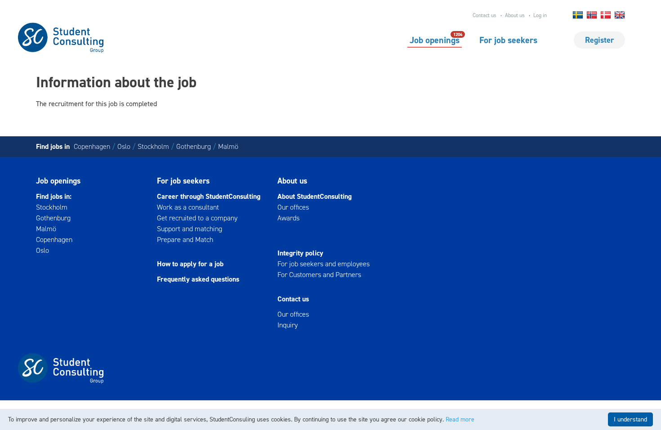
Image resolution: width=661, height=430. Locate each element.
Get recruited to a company (197, 218)
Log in (540, 15)
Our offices (293, 207)
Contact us (484, 15)
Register (599, 40)
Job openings (435, 39)
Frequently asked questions (198, 279)
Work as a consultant (188, 207)
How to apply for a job (190, 264)
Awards (288, 218)
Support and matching (189, 228)
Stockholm (153, 146)
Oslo (123, 146)
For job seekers (508, 40)
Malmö (228, 146)
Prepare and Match (185, 239)
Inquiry (287, 325)
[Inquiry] (330, 229)
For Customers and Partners (319, 274)
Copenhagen (92, 146)
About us (515, 15)
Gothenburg (193, 146)
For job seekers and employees (323, 264)
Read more (460, 419)
